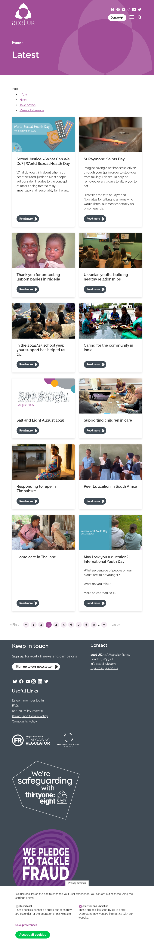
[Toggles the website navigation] (131, 17)
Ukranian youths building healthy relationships (106, 276)
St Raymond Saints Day (104, 159)
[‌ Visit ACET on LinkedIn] (134, 9)
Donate (115, 17)
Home (16, 42)
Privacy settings (77, 883)
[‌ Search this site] (139, 17)
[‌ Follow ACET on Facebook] (118, 9)
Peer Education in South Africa (110, 486)
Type (15, 88)
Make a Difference (32, 110)
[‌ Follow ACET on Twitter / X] (139, 9)
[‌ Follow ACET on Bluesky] (112, 9)
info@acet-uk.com (103, 664)
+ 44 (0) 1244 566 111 (104, 668)
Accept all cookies (32, 934)
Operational (25, 906)
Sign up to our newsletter (34, 666)
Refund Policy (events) (27, 711)
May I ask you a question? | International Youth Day (107, 559)
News (23, 100)
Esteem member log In (28, 700)
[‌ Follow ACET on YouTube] (123, 9)
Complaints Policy (24, 721)
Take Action (27, 105)
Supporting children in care (108, 420)
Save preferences (26, 925)
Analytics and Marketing (95, 906)
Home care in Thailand (36, 557)
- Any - (24, 94)
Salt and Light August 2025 (40, 420)
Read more (26, 218)
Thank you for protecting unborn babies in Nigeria (38, 276)
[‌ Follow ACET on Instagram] (128, 9)
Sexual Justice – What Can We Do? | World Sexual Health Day (43, 161)
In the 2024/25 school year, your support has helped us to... (41, 350)
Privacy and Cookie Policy (30, 716)
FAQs (15, 705)
